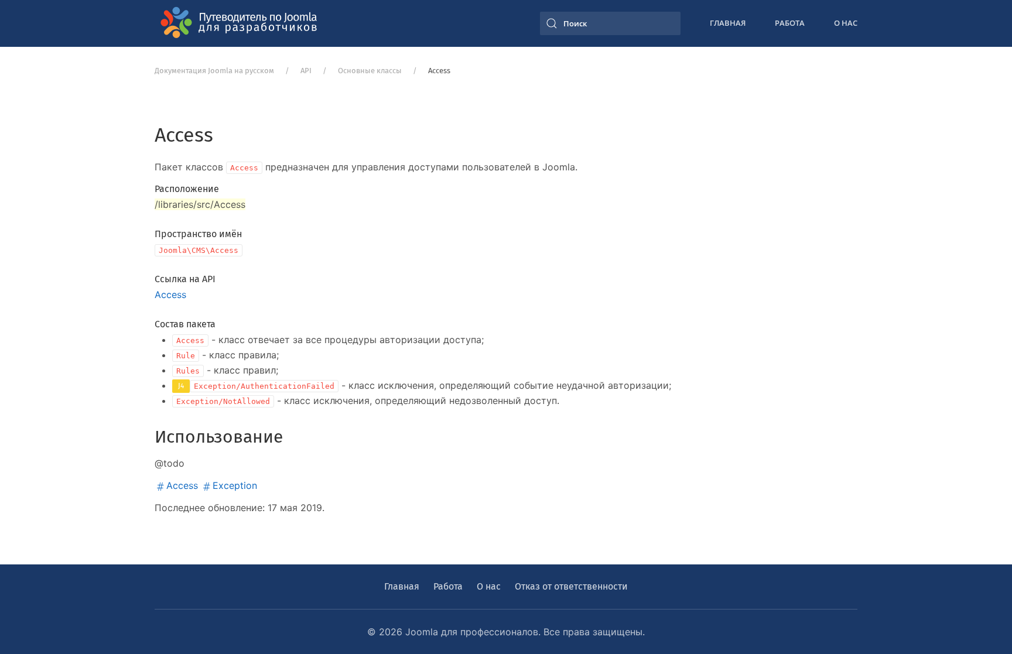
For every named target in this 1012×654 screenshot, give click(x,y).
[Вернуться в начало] (242, 23)
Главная (728, 23)
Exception (235, 485)
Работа (790, 23)
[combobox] (610, 23)
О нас (845, 23)
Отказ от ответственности (571, 586)
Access (170, 294)
